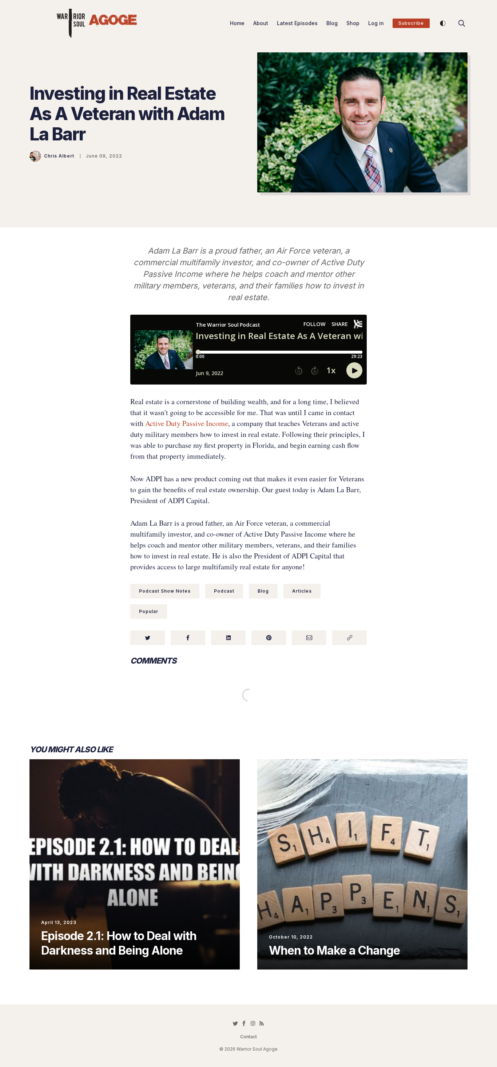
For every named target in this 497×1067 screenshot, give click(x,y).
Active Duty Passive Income (186, 423)
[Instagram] (253, 1023)
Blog (332, 23)
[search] (462, 23)
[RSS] (261, 1023)
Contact (248, 1036)
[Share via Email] (309, 637)
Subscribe (411, 23)
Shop (352, 23)
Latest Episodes (297, 23)
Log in (376, 23)
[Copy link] (349, 637)
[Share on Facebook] (188, 637)
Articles (302, 591)
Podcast (224, 591)
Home (237, 23)
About (260, 23)
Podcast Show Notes (165, 591)
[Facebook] (244, 1023)
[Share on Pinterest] (268, 637)
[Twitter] (235, 1023)
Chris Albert (59, 156)
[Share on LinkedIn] (228, 637)
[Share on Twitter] (147, 637)
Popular (148, 611)
